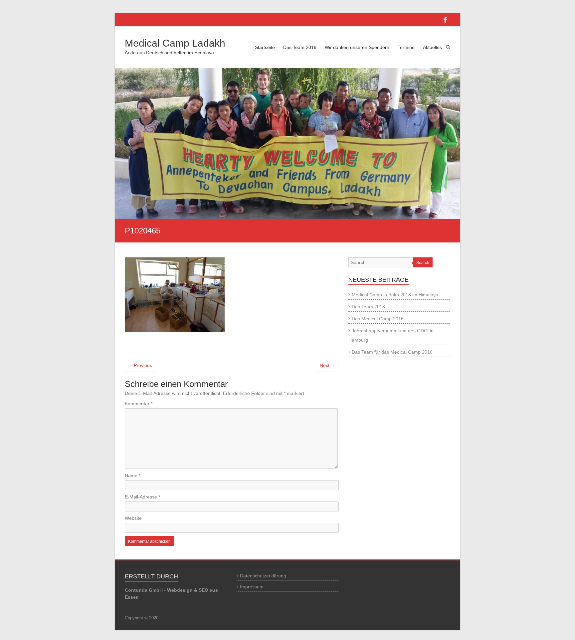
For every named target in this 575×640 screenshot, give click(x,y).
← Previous (140, 365)
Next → (327, 365)
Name (132, 475)
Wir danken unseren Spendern (357, 47)
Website (133, 518)
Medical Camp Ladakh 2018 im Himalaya (395, 294)
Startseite (265, 47)
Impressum (252, 586)
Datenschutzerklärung (263, 575)
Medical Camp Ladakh (175, 43)
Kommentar (138, 403)
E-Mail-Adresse (142, 496)
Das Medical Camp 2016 (378, 318)
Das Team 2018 (299, 47)
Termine (406, 47)
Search (422, 262)
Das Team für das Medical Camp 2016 (392, 352)
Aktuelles (432, 47)
